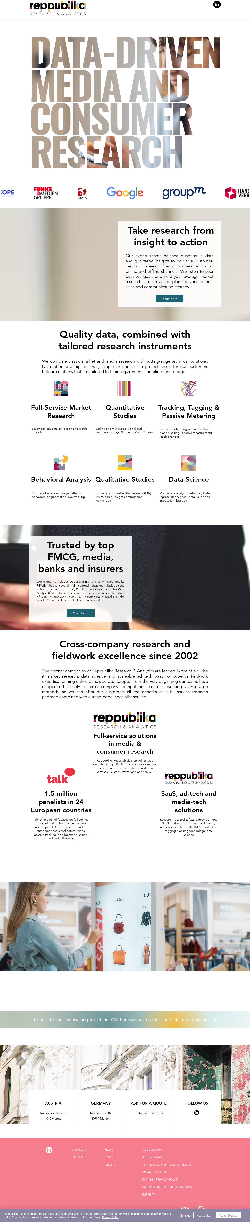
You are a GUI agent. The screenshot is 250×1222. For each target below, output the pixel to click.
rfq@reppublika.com (149, 1113)
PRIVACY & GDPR (154, 1172)
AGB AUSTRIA (152, 1149)
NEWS (108, 1149)
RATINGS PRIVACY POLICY (160, 1179)
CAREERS (78, 1157)
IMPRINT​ (148, 1194)
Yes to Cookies (228, 1215)
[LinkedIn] (217, 4)
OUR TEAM (79, 1149)
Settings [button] (185, 1215)
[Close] (245, 1215)
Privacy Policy (110, 1217)
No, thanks (203, 1215)
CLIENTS (110, 1157)
